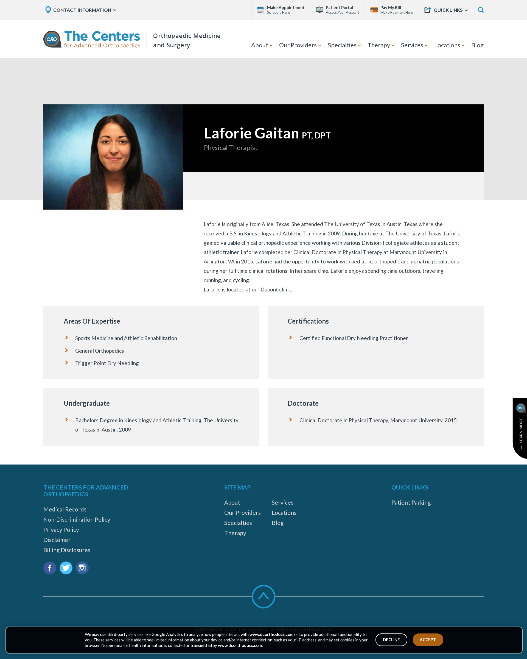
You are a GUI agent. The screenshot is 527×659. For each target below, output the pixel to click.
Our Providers (298, 45)
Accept (428, 639)
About (259, 45)
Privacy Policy (61, 529)
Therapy (379, 45)
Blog (477, 45)
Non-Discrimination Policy (76, 519)
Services (412, 45)
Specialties (342, 45)
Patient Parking (411, 502)
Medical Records (64, 509)
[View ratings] (333, 186)
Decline (391, 639)
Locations (447, 45)
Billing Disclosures (66, 549)
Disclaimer (57, 539)
